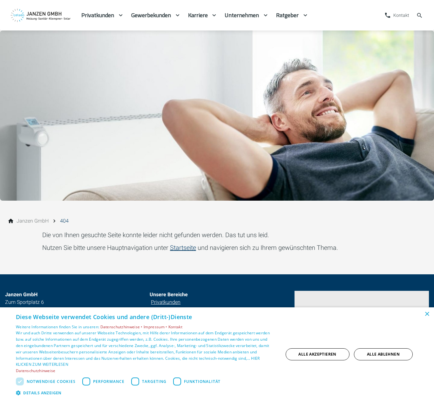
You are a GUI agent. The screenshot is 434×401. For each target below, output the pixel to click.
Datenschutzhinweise (36, 370)
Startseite (183, 247)
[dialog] (217, 354)
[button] (145, 392)
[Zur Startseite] (40, 15)
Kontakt (175, 327)
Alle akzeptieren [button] (317, 354)
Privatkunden (165, 302)
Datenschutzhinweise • (122, 327)
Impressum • (156, 327)
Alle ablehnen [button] (383, 354)
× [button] (426, 314)
